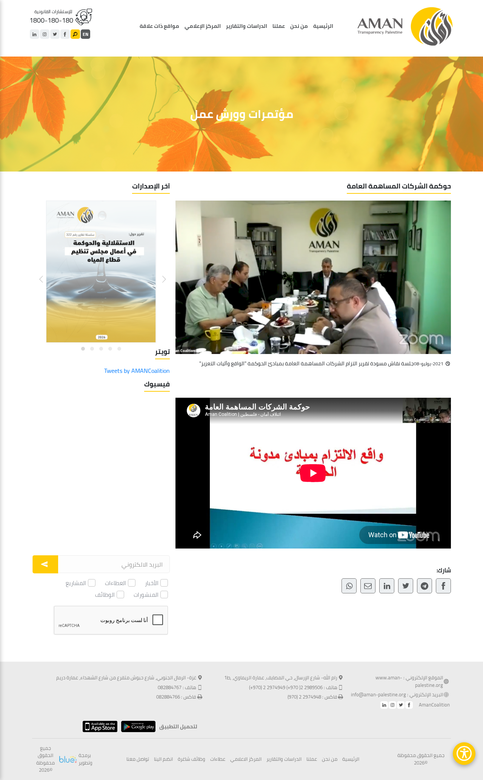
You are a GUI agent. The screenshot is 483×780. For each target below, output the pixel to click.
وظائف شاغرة (191, 759)
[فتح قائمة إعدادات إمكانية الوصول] (464, 753)
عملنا (278, 26)
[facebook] (65, 34)
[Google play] (136, 726)
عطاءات (217, 759)
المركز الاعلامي (245, 759)
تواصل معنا (137, 759)
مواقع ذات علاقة (159, 26)
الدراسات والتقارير (246, 26)
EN (85, 34)
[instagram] (44, 34)
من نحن (299, 26)
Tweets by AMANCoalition (137, 370)
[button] (159, 273)
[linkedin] (34, 34)
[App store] (98, 726)
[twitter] (55, 34)
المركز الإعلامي (203, 26)
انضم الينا (163, 759)
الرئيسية (323, 26)
